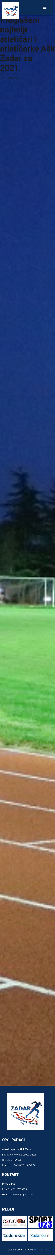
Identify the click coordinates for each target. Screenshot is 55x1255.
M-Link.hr (40, 1250)
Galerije (4, 74)
